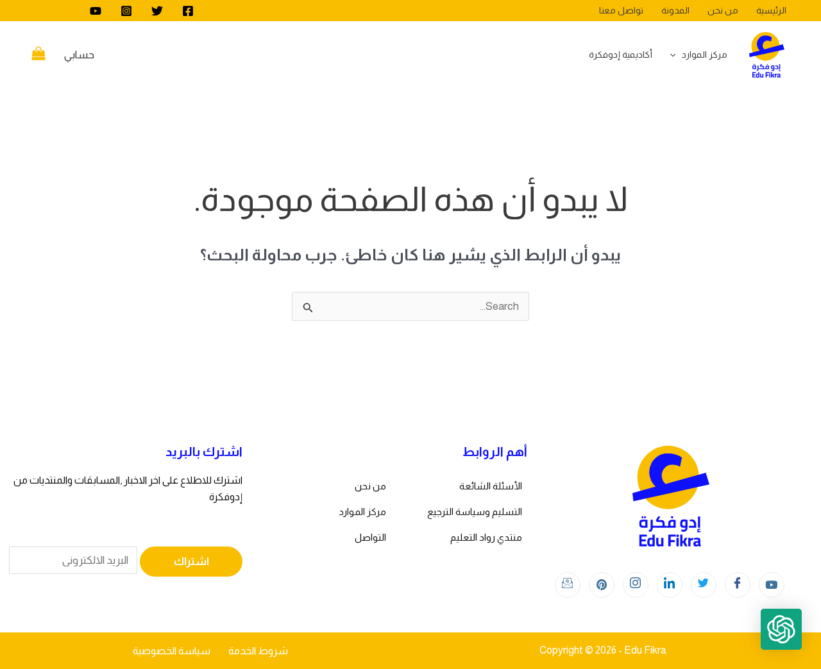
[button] (781, 629)
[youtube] (95, 11)
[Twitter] (157, 11)
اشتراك (191, 561)
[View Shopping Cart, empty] (38, 55)
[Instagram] (126, 11)
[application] (676, 54)
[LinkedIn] (669, 585)
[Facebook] (188, 11)
